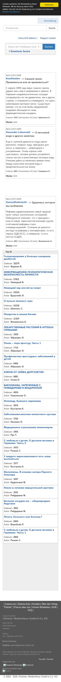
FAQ (30, 610)
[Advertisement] (30, 63)
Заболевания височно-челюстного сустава (30, 414)
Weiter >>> (11, 122)
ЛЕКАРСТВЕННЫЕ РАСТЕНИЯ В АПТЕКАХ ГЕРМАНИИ (28, 328)
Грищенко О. (44, 171)
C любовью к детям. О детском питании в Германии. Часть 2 (29, 441)
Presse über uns (22, 607)
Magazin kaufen (48, 38)
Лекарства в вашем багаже (20, 314)
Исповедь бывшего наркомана (22, 401)
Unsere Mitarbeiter (41, 607)
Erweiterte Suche (19, 51)
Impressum (10, 604)
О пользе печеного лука (18, 301)
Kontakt (36, 604)
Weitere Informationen (11, 11)
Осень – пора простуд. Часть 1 (22, 343)
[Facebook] (28, 665)
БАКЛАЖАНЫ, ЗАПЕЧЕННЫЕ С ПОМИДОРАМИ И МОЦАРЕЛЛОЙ (23, 386)
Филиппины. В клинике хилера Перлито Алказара (28, 473)
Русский (42, 659)
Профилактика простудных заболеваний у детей (29, 357)
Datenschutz (24, 604)
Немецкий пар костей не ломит (22, 287)
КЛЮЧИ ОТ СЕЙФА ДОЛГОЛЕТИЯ (24, 372)
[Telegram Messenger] (12, 665)
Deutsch (50, 659)
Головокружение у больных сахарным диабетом (27, 257)
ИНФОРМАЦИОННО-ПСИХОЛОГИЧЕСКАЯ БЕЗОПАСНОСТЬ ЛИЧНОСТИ (28, 273)
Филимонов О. (45, 241)
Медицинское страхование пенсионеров (28, 427)
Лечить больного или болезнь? (23, 516)
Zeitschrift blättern (27, 38)
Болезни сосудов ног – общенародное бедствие (27, 502)
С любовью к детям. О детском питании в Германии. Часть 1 (29, 531)
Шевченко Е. (44, 117)
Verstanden (49, 4)
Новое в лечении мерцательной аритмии (29, 487)
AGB (54, 607)
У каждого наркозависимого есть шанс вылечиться (27, 457)
